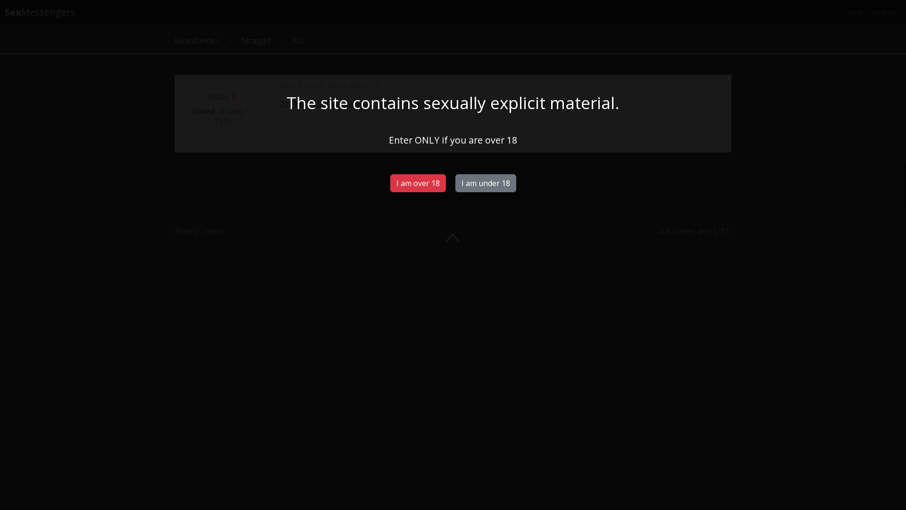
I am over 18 (418, 183)
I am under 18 (485, 183)
